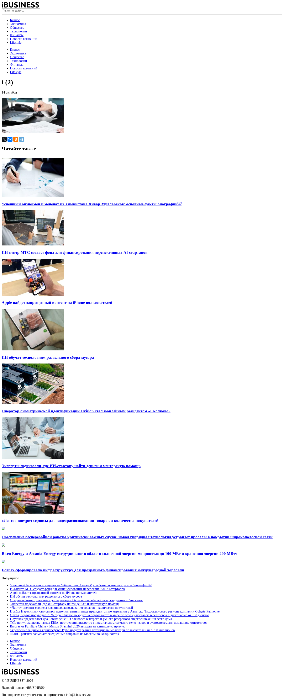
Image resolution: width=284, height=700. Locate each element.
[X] (4, 139)
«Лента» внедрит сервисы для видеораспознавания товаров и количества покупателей (80, 520)
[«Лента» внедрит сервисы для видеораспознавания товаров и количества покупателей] (33, 512)
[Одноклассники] (15, 139)
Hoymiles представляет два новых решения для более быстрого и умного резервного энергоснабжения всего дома (91, 619)
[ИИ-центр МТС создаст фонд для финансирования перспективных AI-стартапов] (33, 244)
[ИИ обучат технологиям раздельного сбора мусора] (33, 349)
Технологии (18, 31)
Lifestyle (15, 42)
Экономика (18, 24)
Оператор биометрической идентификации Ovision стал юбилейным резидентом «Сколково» (86, 411)
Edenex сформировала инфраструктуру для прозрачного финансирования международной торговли (93, 570)
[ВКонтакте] (9, 139)
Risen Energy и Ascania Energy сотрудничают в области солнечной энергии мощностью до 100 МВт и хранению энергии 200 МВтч (121, 553)
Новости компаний (23, 39)
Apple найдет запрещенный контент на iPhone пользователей (57, 302)
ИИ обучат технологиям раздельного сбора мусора (48, 357)
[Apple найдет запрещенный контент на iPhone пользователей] (33, 294)
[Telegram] (21, 139)
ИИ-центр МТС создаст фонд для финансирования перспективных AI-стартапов (74, 252)
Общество (17, 27)
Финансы (16, 35)
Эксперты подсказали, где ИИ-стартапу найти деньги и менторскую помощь (71, 466)
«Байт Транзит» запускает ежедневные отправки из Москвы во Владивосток (64, 634)
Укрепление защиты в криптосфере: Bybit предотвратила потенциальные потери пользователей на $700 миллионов (92, 630)
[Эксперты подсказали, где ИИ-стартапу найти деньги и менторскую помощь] (33, 458)
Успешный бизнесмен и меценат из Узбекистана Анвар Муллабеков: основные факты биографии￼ (92, 204)
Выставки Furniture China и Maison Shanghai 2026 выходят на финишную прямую (67, 626)
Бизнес (15, 20)
